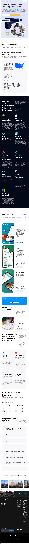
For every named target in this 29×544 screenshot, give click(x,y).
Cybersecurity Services (25, 504)
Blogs (17, 511)
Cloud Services (25, 511)
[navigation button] (1, 489)
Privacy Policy (22, 537)
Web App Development (19, 137)
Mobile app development (24, 508)
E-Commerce (25, 405)
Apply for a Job (16, 493)
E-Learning (18, 411)
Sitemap (14, 539)
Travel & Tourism (5, 411)
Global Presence (19, 504)
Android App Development (6, 119)
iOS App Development (19, 119)
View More (23, 214)
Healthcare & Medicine (5, 408)
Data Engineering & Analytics (25, 513)
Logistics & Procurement (12, 405)
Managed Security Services (25, 502)
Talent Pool (24, 523)
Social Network (24, 408)
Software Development (25, 510)
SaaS (24, 411)
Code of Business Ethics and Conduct (19, 501)
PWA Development (6, 175)
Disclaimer (17, 537)
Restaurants (18, 405)
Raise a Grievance (18, 539)
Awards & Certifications (18, 506)
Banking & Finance (5, 405)
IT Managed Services (25, 500)
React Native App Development (6, 138)
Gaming (12, 411)
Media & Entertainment (19, 408)
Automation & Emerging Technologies (25, 516)
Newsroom (18, 507)
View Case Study (19, 242)
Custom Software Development (19, 176)
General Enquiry (22, 493)
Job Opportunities (25, 522)
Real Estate (12, 408)
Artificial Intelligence (25, 514)
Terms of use (9, 539)
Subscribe (11, 530)
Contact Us (13, 537)
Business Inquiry (19, 526)
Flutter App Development (19, 157)
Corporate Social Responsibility (19, 503)
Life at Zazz (24, 521)
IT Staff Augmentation (25, 506)
